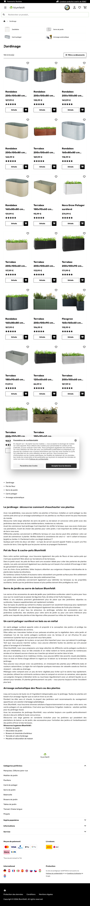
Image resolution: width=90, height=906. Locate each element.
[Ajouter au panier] (26, 110)
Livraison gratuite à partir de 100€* (72, 2)
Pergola (7, 814)
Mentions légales (46, 894)
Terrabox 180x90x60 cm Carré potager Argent (14, 378)
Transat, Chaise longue (13, 809)
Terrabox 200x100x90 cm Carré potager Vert (45, 321)
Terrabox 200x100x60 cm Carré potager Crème (15, 264)
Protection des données (13, 894)
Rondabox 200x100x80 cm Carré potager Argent (15, 94)
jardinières (16, 513)
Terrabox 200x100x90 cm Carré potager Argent (15, 434)
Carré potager (11, 494)
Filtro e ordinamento (76, 55)
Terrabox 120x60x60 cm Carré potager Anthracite (42, 378)
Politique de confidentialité (54, 873)
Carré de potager (10, 785)
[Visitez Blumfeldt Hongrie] (40, 870)
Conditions (31, 894)
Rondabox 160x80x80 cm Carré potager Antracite (14, 321)
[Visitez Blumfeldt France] (13, 870)
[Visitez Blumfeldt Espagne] (22, 870)
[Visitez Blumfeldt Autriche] (9, 870)
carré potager (12, 627)
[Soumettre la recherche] (4, 14)
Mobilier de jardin (11, 775)
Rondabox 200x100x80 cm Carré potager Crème (15, 150)
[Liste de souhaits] (79, 8)
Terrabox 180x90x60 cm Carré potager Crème (42, 207)
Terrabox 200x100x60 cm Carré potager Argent (71, 378)
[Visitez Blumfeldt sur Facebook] (5, 890)
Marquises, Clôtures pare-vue (16, 771)
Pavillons (7, 780)
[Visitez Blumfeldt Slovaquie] (31, 870)
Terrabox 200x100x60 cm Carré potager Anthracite (43, 264)
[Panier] (85, 8)
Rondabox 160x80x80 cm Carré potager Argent (71, 150)
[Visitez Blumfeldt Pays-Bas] (5, 876)
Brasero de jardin (11, 799)
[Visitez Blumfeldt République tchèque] (35, 870)
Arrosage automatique (15, 497)
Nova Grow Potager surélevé (73, 207)
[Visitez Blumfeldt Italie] (18, 870)
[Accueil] (6, 21)
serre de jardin (36, 594)
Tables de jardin (10, 804)
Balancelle (8, 795)
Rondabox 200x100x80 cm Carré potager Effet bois (71, 94)
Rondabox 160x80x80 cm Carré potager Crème (14, 207)
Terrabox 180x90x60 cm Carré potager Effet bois (42, 434)
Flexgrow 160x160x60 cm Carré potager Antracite (71, 321)
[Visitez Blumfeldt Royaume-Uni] (26, 870)
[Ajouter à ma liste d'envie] (28, 63)
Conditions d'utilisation (74, 873)
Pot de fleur (10, 486)
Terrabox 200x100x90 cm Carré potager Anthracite (71, 264)
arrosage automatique (35, 702)
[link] (17, 74)
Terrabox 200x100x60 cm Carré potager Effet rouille (43, 150)
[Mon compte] (74, 8)
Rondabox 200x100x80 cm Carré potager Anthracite (43, 94)
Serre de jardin (12, 490)
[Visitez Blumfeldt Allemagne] (5, 870)
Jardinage (13, 21)
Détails (14, 110)
